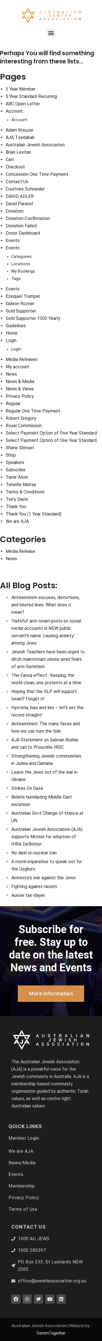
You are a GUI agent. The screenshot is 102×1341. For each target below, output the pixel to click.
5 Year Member (21, 89)
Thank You (16, 506)
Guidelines (16, 325)
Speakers (15, 462)
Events (13, 240)
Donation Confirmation (28, 218)
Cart (10, 159)
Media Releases (21, 359)
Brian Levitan (18, 152)
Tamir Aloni (16, 477)
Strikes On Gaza (27, 788)
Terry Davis (17, 499)
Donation (15, 211)
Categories (21, 256)
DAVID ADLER (20, 196)
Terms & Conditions (25, 492)
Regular (13, 403)
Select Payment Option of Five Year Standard (51, 433)
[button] (51, 33)
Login (11, 340)
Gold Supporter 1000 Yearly (33, 318)
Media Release (20, 551)
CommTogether (51, 1333)
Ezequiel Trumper (23, 296)
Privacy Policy (20, 396)
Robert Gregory (21, 418)
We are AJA (17, 521)
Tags (16, 278)
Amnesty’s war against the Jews (43, 877)
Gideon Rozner (20, 303)
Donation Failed (21, 225)
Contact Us (17, 181)
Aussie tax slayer (28, 895)
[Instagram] (27, 1299)
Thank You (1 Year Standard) (33, 514)
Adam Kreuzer (19, 130)
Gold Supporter (21, 311)
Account (14, 111)
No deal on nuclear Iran (34, 852)
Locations (20, 264)
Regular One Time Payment (33, 411)
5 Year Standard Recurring (31, 96)
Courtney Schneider (25, 189)
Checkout (15, 167)
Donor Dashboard (23, 233)
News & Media (20, 381)
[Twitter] (38, 1299)
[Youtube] (49, 1299)
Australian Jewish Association (35, 144)
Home (12, 333)
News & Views (20, 389)
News (11, 374)
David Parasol (19, 203)
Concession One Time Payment (37, 174)
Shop (11, 455)
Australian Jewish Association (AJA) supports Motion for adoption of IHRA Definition (46, 837)
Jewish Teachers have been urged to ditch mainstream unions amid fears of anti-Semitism (48, 659)
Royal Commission (24, 425)
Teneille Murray (21, 484)
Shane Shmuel (20, 447)
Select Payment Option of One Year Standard (51, 440)
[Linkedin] (61, 1299)
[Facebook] (15, 1299)
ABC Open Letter (23, 103)
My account (17, 366)
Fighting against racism (34, 886)
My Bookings (23, 271)
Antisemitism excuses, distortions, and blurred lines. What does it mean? (45, 605)
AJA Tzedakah (20, 137)
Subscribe (16, 469)
